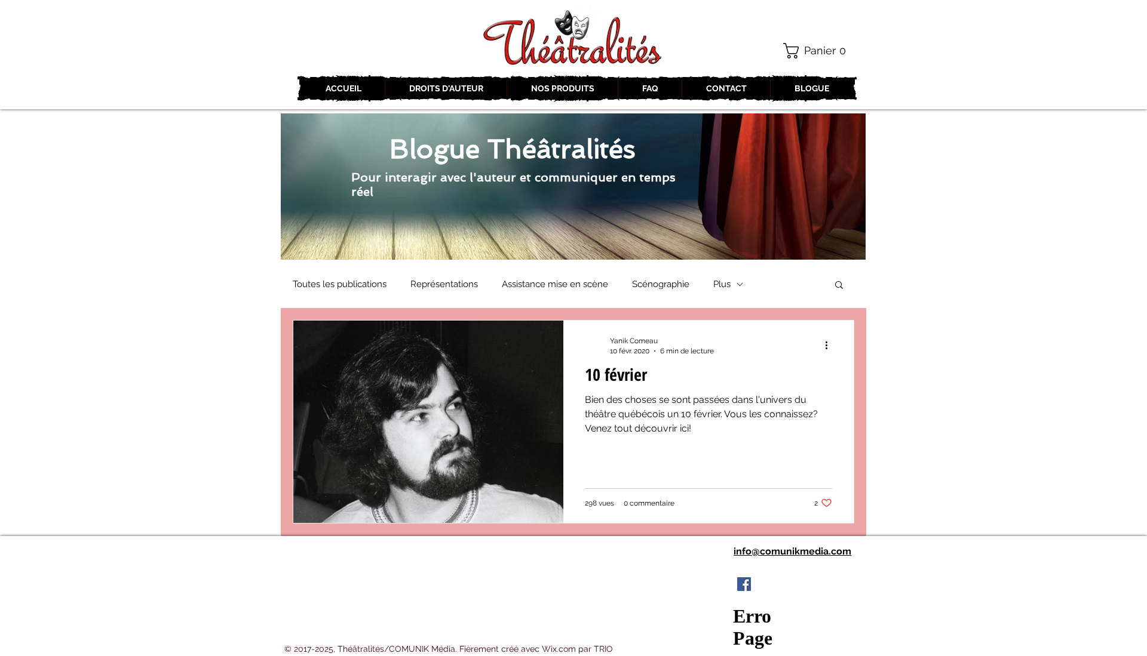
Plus (722, 284)
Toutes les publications (340, 284)
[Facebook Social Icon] (744, 584)
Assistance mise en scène (555, 284)
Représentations (444, 284)
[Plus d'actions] (830, 345)
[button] (819, 50)
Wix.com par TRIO (577, 649)
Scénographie (660, 284)
